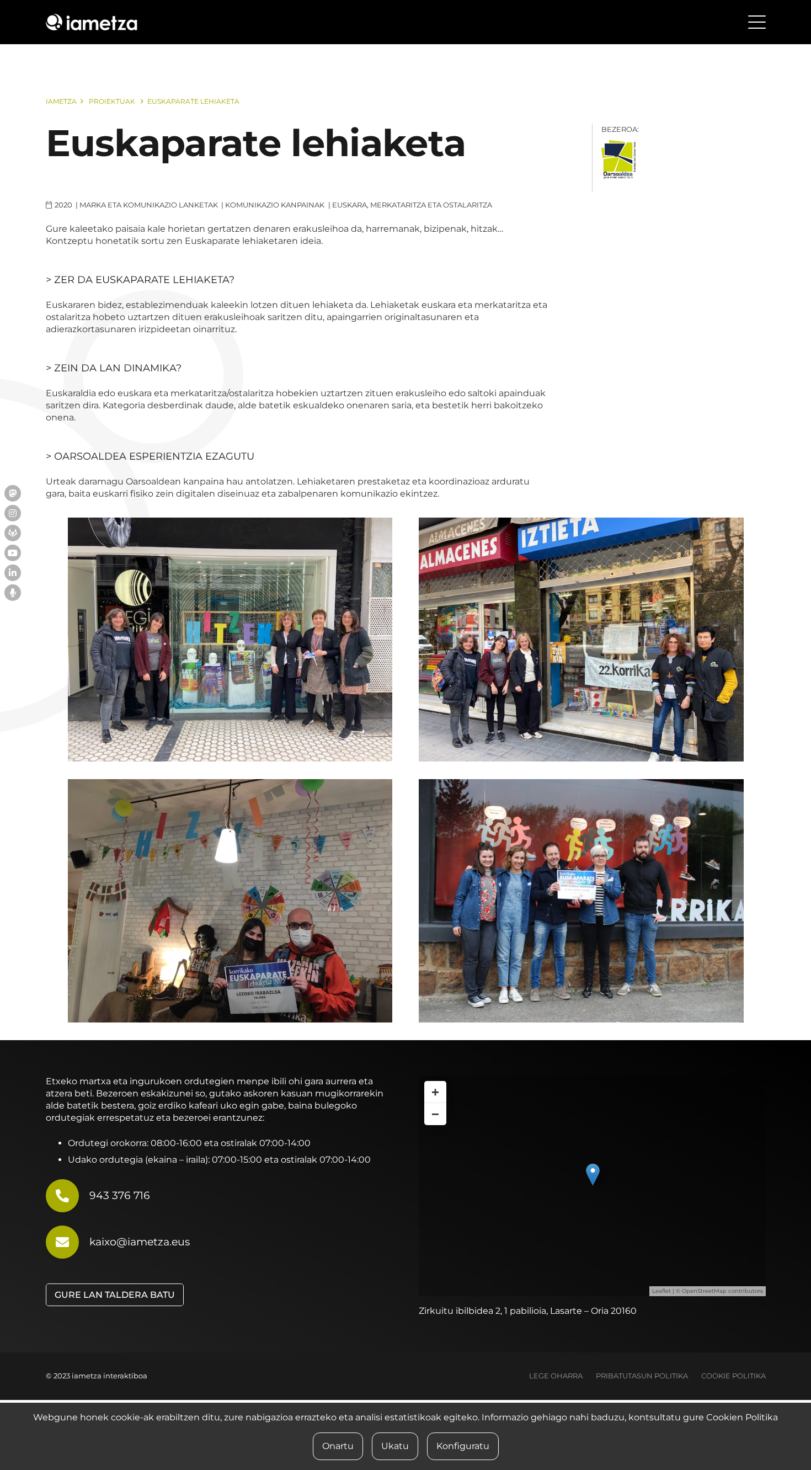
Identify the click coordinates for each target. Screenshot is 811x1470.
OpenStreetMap (704, 1291)
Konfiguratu (462, 1446)
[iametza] (92, 22)
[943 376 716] (68, 1195)
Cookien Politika (742, 1417)
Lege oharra (556, 1376)
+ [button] (435, 1091)
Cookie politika (733, 1376)
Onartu (338, 1446)
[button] (757, 22)
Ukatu (395, 1446)
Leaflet (661, 1291)
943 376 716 (119, 1195)
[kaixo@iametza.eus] (68, 1242)
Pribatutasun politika (642, 1376)
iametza (61, 101)
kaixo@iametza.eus (139, 1241)
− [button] (435, 1113)
